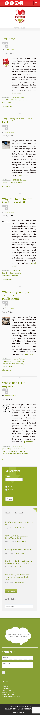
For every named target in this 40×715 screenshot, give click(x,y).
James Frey (6, 451)
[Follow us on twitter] (11, 5)
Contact (7, 688)
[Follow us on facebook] (6, 5)
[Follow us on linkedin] (16, 5)
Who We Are (8, 694)
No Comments (7, 106)
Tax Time (8, 39)
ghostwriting (6, 449)
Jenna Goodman (10, 396)
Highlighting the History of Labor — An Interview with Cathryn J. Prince (19, 562)
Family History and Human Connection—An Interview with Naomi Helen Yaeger (19, 577)
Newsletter (12, 489)
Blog (10, 486)
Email (8, 477)
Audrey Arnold (19, 528)
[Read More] (16, 93)
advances (15, 359)
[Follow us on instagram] (21, 5)
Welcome (7, 690)
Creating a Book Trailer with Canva (18, 550)
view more (11, 591)
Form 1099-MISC (8, 100)
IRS (16, 100)
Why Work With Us (12, 697)
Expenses (23, 180)
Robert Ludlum (11, 453)
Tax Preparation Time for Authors (17, 120)
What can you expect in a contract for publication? (18, 295)
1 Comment (6, 186)
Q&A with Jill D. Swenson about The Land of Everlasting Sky (18, 537)
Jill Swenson (9, 49)
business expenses (18, 97)
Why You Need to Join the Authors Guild (17, 200)
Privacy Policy (19, 712)
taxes (9, 102)
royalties (21, 100)
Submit (9, 499)
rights (4, 366)
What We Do (9, 692)
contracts (9, 361)
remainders (19, 364)
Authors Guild (16, 270)
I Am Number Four (18, 449)
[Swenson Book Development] (20, 16)
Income (4, 182)
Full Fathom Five (17, 446)
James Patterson (16, 451)
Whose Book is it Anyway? (13, 384)
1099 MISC (15, 180)
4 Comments (6, 370)
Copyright (5, 273)
